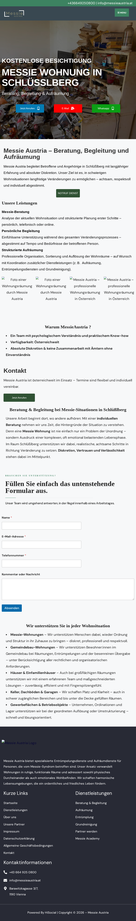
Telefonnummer (14, 555)
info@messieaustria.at (115, 3)
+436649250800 (81, 3)
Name (7, 517)
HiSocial (50, 912)
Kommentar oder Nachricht (21, 574)
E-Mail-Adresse (14, 536)
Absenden (11, 608)
